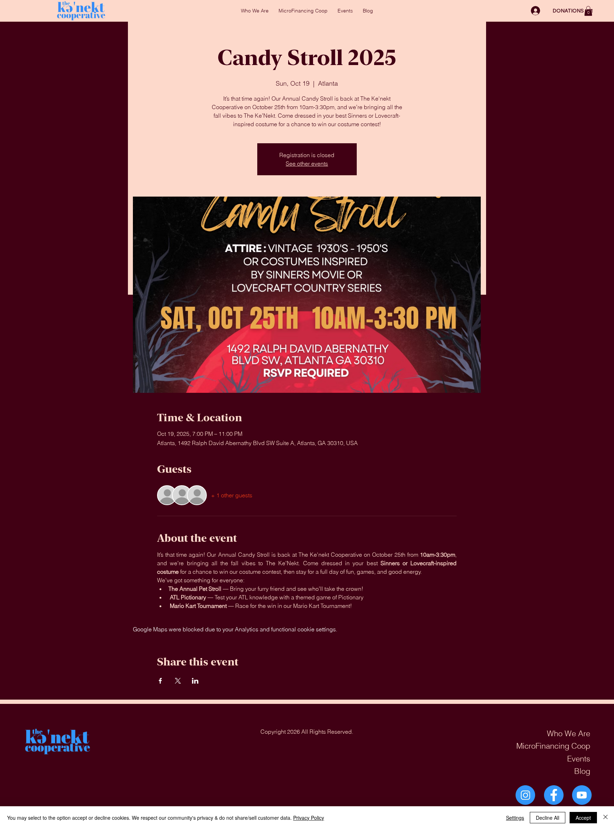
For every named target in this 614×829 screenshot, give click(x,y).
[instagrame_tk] (525, 795)
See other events (307, 163)
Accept (583, 817)
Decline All (547, 817)
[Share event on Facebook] (160, 681)
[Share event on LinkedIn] (195, 681)
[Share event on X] (177, 681)
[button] (588, 11)
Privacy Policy (308, 817)
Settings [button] (515, 817)
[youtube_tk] (582, 795)
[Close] (605, 817)
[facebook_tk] (554, 795)
